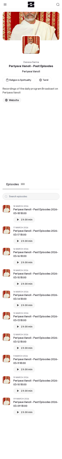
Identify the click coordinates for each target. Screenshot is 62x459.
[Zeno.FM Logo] (31, 4)
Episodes (15, 184)
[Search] (58, 4)
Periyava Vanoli (31, 71)
